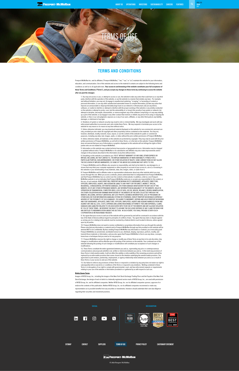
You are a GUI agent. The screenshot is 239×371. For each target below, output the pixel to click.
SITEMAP (68, 344)
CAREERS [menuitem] (169, 4)
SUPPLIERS (102, 344)
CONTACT (85, 344)
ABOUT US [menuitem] (119, 4)
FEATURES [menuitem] (179, 4)
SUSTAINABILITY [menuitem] (157, 4)
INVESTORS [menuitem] (143, 4)
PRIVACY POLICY (141, 344)
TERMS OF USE (120, 344)
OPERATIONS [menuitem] (131, 4)
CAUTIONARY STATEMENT (165, 344)
